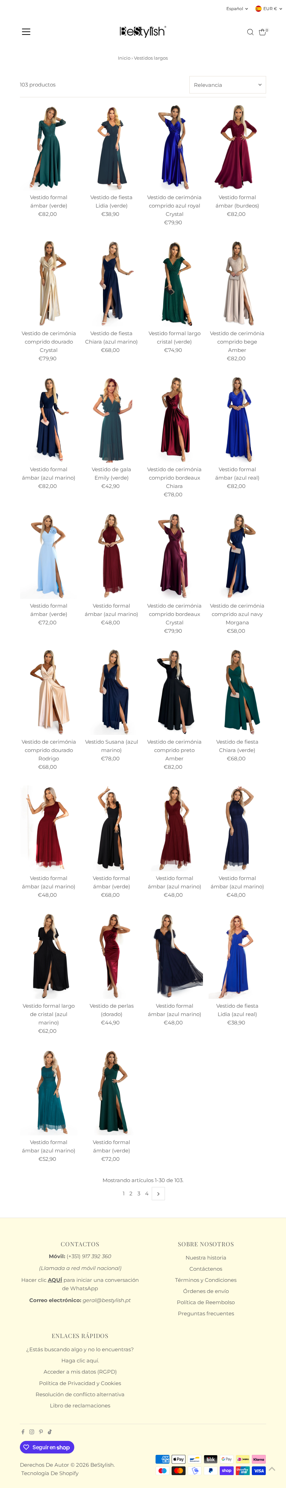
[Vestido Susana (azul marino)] (111, 692)
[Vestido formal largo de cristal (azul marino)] (48, 956)
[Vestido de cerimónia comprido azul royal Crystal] (174, 147)
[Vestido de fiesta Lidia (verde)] (111, 147)
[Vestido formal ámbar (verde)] (48, 147)
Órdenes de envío (206, 1291)
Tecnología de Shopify (49, 1473)
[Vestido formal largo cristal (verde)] (174, 283)
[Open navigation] (26, 32)
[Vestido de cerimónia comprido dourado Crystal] (48, 283)
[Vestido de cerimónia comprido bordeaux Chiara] (174, 420)
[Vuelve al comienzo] (272, 1469)
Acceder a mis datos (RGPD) (80, 1371)
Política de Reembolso (206, 1302)
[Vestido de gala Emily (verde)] (111, 420)
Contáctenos (205, 1268)
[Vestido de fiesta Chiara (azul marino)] (111, 283)
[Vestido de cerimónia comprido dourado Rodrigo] (48, 692)
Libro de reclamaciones (80, 1405)
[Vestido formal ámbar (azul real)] (237, 420)
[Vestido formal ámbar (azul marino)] (48, 420)
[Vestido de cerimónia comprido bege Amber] (237, 283)
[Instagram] (32, 1432)
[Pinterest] (41, 1432)
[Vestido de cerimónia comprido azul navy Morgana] (237, 556)
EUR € (270, 8)
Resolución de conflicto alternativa (80, 1394)
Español (234, 8)
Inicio (124, 58)
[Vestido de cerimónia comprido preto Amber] (174, 692)
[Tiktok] (49, 1432)
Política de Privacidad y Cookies (80, 1383)
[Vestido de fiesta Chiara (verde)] (237, 692)
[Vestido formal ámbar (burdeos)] (237, 147)
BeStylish (102, 1464)
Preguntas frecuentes (206, 1313)
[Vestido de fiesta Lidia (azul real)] (237, 956)
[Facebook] (23, 1432)
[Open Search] (250, 32)
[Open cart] (262, 32)
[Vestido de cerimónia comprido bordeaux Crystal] (174, 556)
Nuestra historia (206, 1257)
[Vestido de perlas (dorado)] (111, 956)
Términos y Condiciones (205, 1280)
